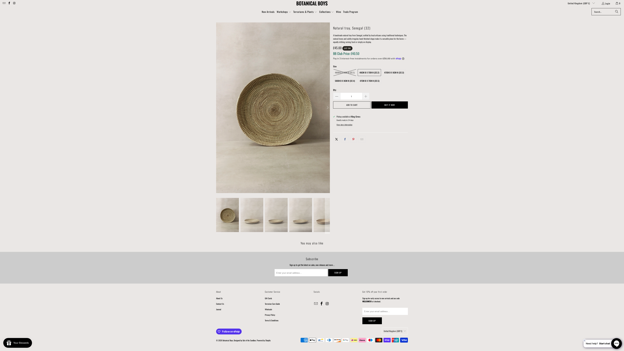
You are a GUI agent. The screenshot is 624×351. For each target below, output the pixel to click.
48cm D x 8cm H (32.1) (345, 72)
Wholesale (268, 309)
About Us (219, 298)
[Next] (327, 107)
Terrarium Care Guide (272, 303)
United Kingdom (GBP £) (579, 3)
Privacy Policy (270, 314)
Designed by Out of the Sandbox (245, 340)
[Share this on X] (336, 139)
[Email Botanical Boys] (3, 3)
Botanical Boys (228, 340)
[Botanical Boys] (312, 3)
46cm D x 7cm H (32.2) (369, 72)
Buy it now (389, 105)
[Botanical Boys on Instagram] (14, 3)
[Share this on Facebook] (345, 139)
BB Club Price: (346, 53)
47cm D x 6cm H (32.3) (394, 72)
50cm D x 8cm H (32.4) (345, 80)
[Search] (617, 11)
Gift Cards (268, 298)
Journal (218, 309)
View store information (344, 124)
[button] (284, 12)
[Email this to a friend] (361, 139)
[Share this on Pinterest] (353, 139)
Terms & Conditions (271, 320)
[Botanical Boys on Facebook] (8, 3)
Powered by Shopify (264, 340)
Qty (334, 89)
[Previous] (218, 107)
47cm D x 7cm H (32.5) (369, 80)
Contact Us (220, 303)
